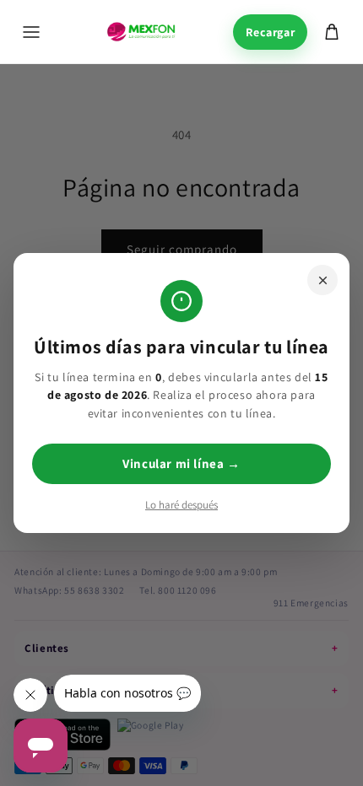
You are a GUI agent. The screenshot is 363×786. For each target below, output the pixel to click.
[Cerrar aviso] (322, 280)
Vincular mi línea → (181, 463)
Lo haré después (181, 505)
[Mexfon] (141, 32)
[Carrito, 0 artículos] (331, 32)
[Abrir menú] (31, 32)
